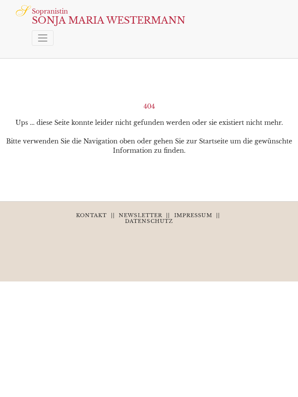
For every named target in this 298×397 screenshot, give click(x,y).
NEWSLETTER (140, 215)
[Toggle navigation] (43, 38)
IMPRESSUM (193, 215)
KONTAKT (91, 215)
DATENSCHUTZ (149, 221)
